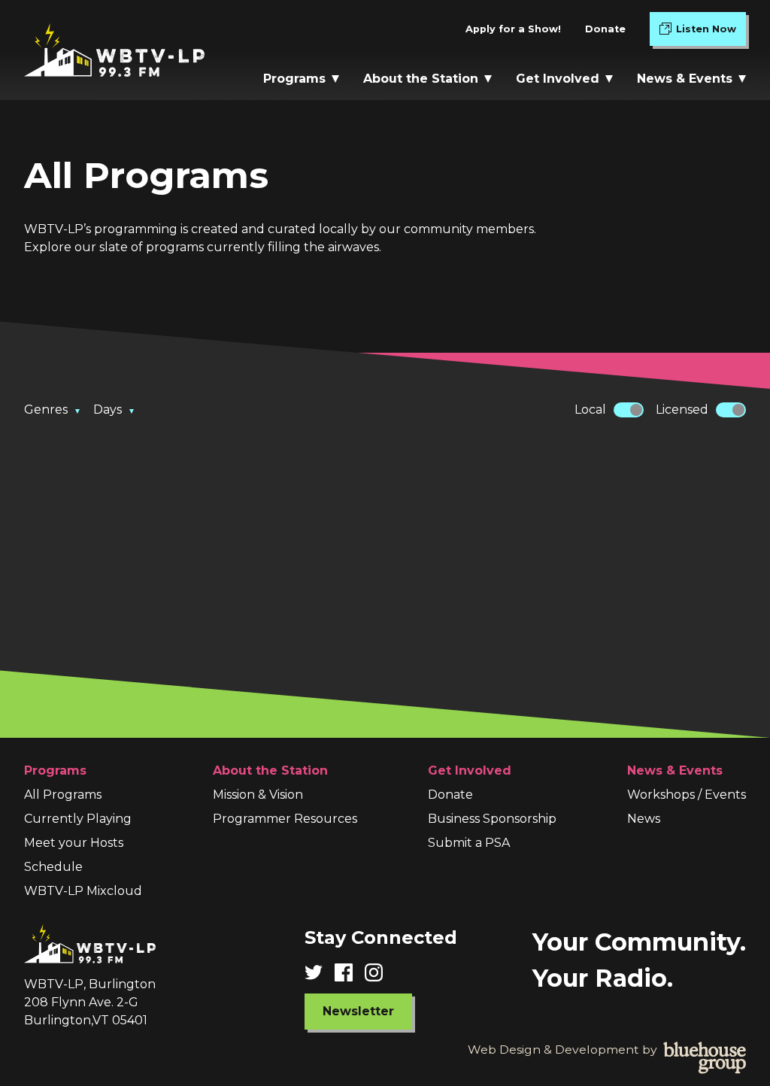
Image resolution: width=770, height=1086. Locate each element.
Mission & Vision (258, 794)
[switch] (629, 409)
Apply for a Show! (513, 29)
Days (114, 409)
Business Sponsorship (492, 818)
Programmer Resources (285, 818)
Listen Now (711, 32)
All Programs (63, 794)
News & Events (684, 78)
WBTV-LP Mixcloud (83, 891)
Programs (294, 78)
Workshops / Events (686, 794)
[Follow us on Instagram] (380, 972)
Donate (605, 29)
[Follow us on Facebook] (350, 972)
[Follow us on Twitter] (320, 972)
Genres (52, 409)
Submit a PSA (469, 843)
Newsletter (358, 1011)
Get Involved (557, 78)
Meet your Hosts (73, 843)
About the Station (420, 78)
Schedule (53, 867)
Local (590, 409)
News (643, 818)
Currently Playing (78, 818)
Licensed (682, 409)
